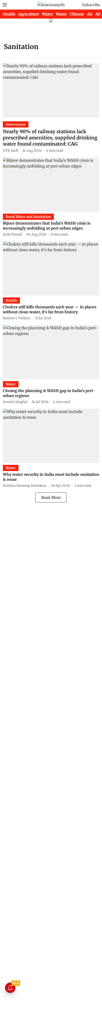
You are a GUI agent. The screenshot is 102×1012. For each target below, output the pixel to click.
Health (9, 14)
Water (47, 14)
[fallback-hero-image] (51, 90)
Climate (77, 14)
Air (90, 14)
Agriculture (28, 14)
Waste (61, 14)
